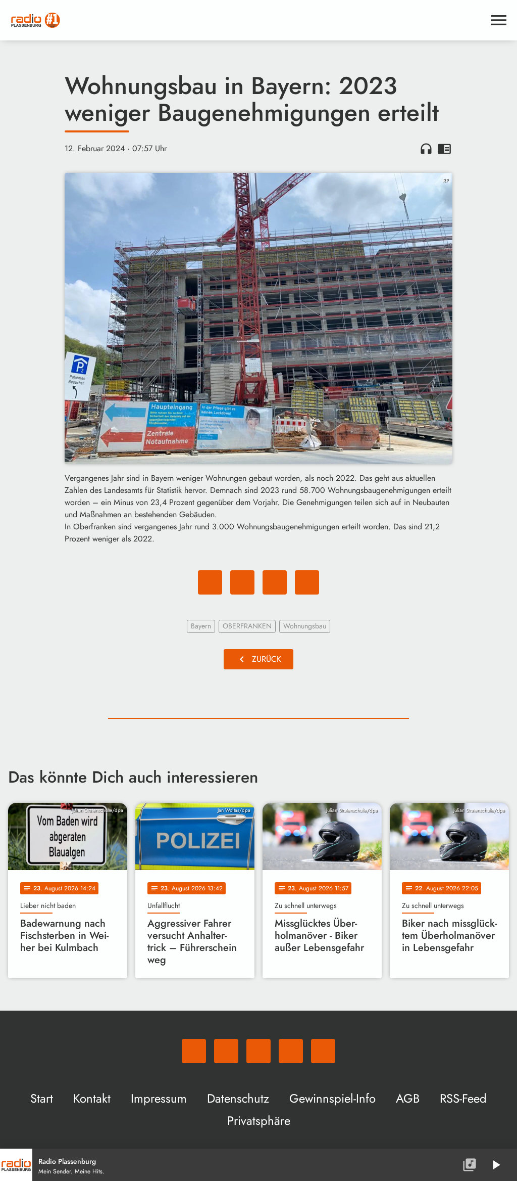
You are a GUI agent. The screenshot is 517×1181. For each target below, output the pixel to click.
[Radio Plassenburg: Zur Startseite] (246, 20)
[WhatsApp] (194, 1051)
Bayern (201, 626)
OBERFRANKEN (247, 626)
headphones (426, 149)
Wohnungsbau (304, 626)
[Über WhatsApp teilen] (275, 582)
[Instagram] (258, 1051)
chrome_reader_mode (444, 149)
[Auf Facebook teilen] (210, 582)
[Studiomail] (291, 1051)
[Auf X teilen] (242, 582)
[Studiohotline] (323, 1051)
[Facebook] (226, 1051)
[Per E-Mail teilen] (307, 582)
